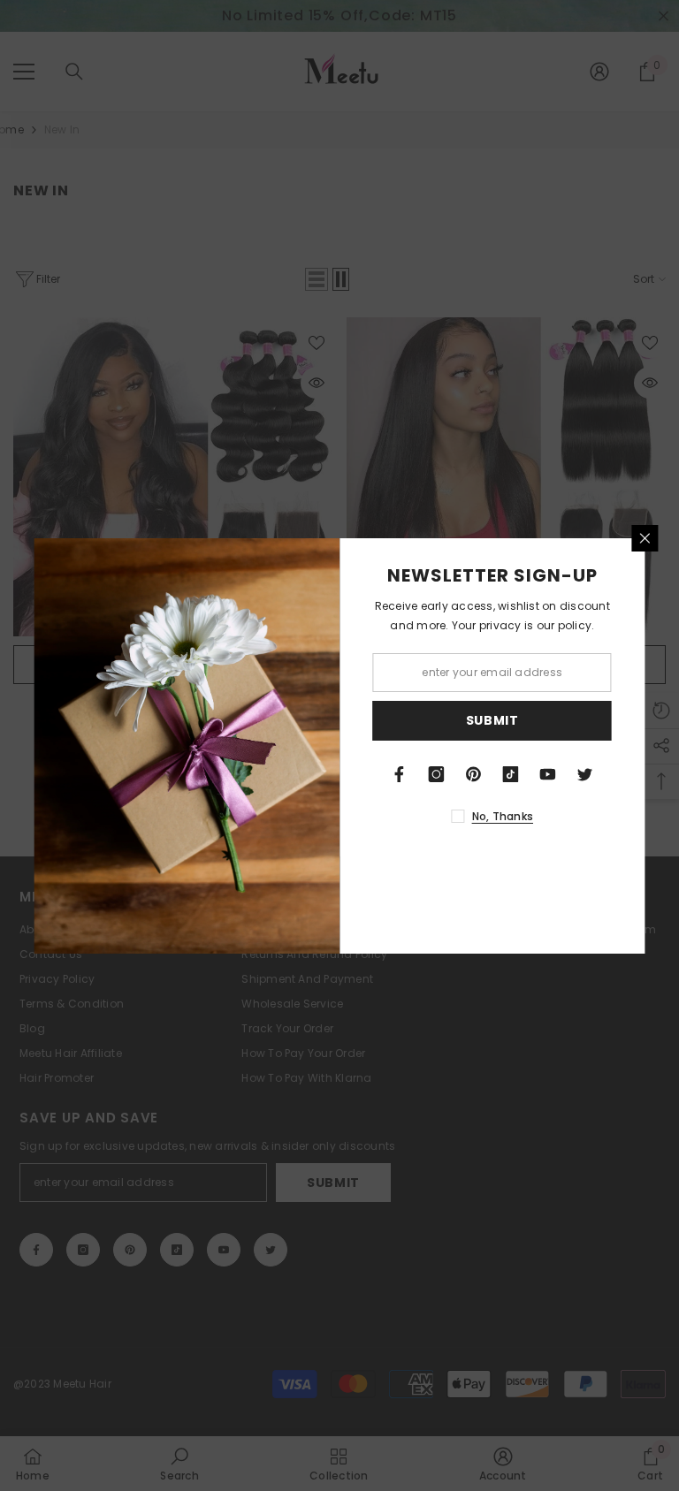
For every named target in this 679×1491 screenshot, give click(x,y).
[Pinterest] (473, 774)
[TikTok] (511, 774)
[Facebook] (399, 774)
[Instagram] (436, 774)
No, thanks (502, 816)
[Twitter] (585, 774)
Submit (492, 720)
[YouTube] (548, 774)
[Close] (645, 538)
